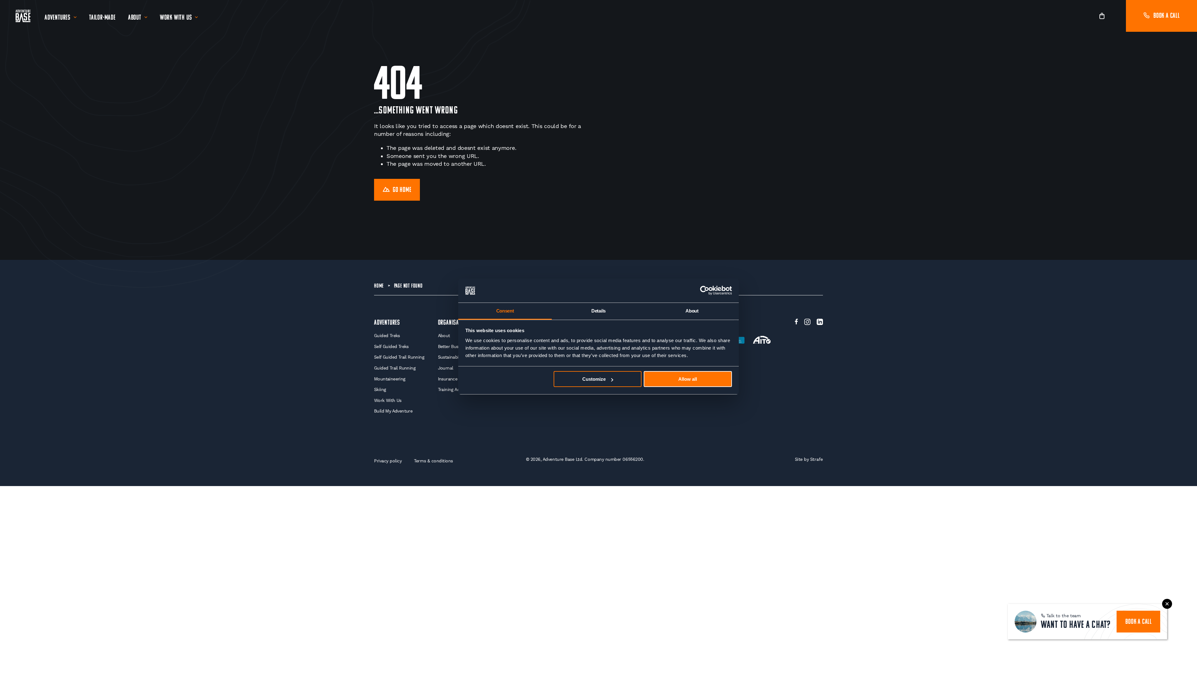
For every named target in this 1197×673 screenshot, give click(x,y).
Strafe (816, 459)
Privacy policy (387, 460)
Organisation (453, 323)
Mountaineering (390, 378)
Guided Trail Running (395, 367)
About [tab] (692, 310)
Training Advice (453, 389)
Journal (445, 367)
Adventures (57, 17)
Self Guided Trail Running (399, 357)
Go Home (402, 190)
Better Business (453, 346)
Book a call (1166, 16)
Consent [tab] (505, 310)
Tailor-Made (102, 17)
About (134, 17)
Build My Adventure (393, 410)
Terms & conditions (433, 460)
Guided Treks (387, 335)
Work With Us (176, 17)
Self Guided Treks (391, 346)
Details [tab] (598, 310)
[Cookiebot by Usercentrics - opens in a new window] (704, 290)
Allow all (687, 379)
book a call (1138, 622)
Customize (594, 379)
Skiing (380, 389)
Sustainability (451, 357)
